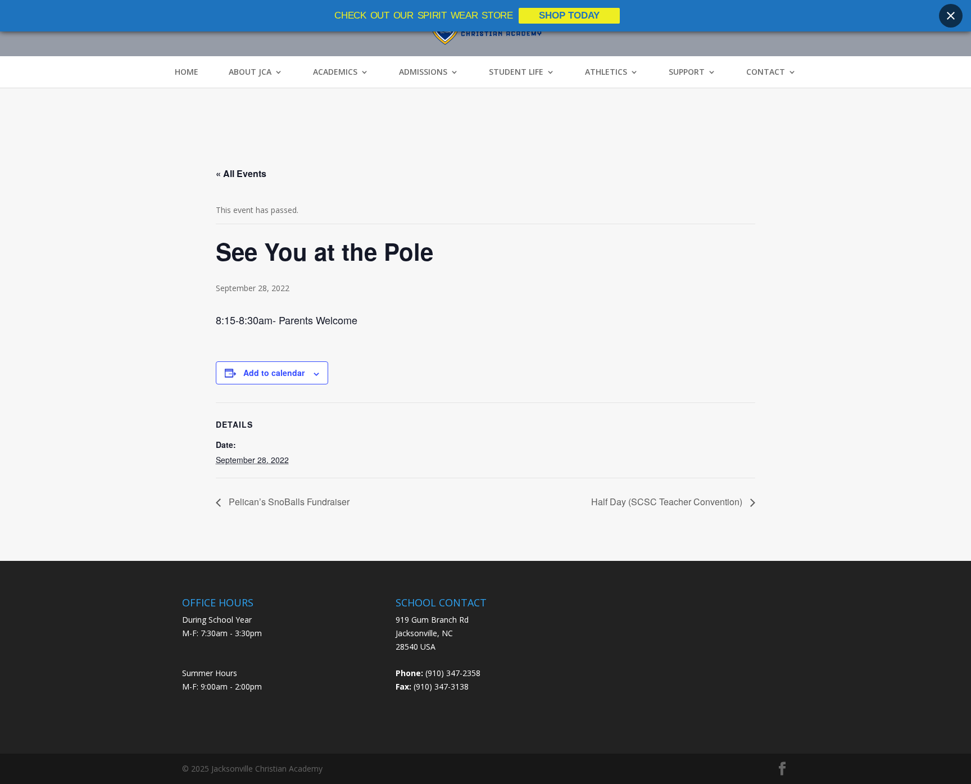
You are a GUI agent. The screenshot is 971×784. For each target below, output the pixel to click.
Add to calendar (274, 372)
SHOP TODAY (569, 15)
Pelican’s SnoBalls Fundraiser (288, 501)
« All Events (241, 173)
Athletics (606, 72)
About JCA (250, 72)
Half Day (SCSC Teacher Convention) (668, 501)
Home (186, 72)
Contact (765, 72)
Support (687, 72)
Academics (335, 72)
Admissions (423, 72)
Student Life (516, 72)
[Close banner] (951, 16)
